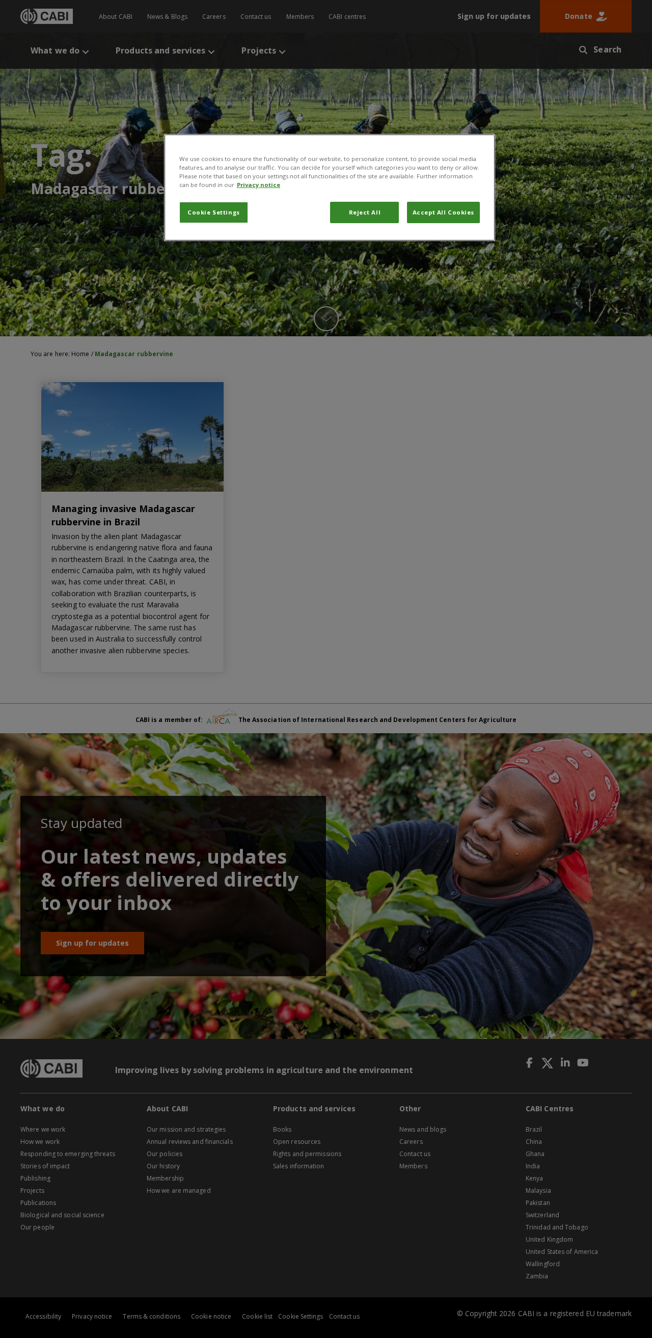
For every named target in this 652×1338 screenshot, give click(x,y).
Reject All (365, 212)
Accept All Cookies (443, 212)
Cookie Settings (213, 212)
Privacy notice (258, 185)
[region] (329, 187)
